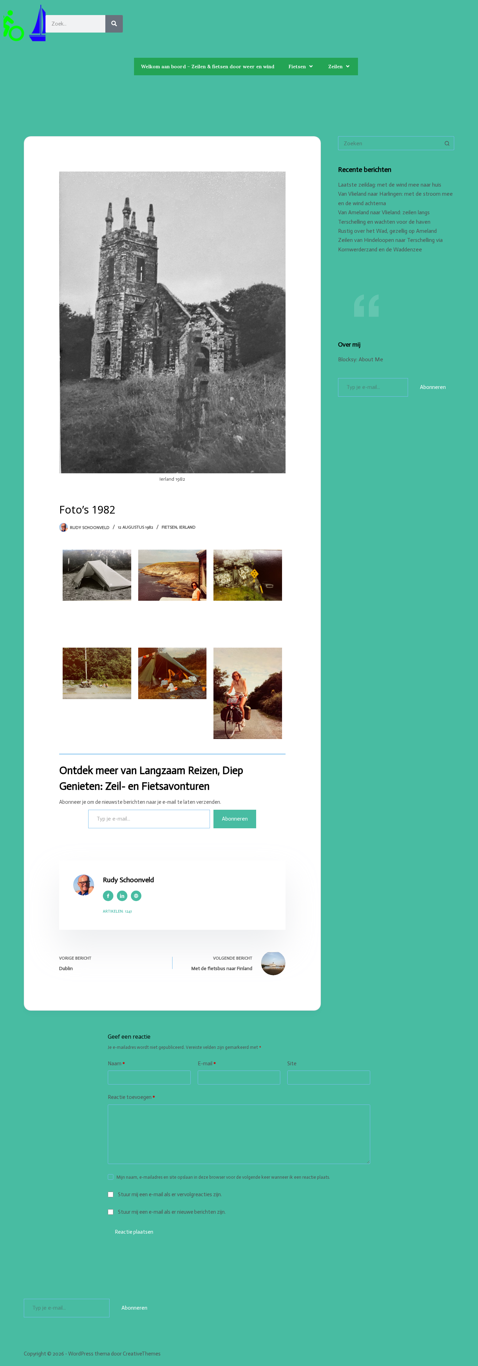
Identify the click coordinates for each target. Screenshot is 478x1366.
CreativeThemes (142, 1354)
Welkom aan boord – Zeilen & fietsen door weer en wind (207, 66)
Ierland (187, 527)
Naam (116, 1063)
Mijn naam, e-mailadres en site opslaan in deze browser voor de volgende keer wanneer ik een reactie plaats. (223, 1177)
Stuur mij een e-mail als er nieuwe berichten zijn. (172, 1212)
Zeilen (335, 66)
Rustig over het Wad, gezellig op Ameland (387, 231)
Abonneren (235, 818)
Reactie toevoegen (131, 1097)
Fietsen (297, 66)
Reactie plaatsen (134, 1232)
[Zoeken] (114, 24)
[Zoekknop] (447, 143)
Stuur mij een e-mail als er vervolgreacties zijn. (170, 1194)
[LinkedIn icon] (122, 896)
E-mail (207, 1063)
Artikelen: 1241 (117, 911)
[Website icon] (136, 896)
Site (291, 1063)
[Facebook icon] (108, 896)
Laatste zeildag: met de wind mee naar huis (389, 184)
